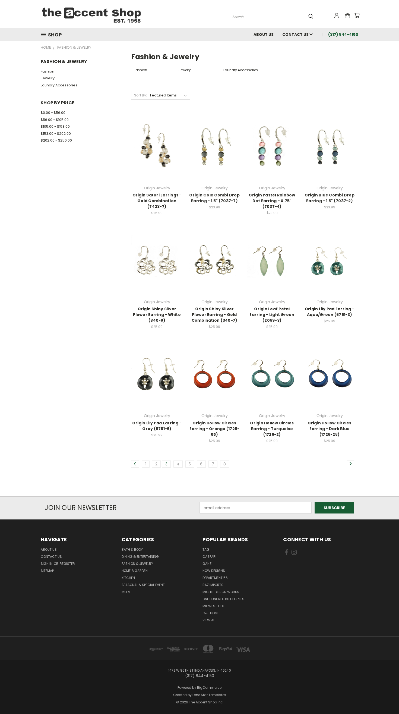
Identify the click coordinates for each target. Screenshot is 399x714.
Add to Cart (157, 156)
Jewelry (48, 78)
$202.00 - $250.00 (56, 140)
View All (209, 620)
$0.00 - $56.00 (53, 112)
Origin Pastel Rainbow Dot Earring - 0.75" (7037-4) (272, 200)
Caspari (209, 556)
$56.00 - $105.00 (55, 119)
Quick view (157, 136)
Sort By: (140, 95)
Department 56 (215, 577)
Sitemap (47, 570)
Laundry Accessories (59, 85)
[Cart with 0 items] (357, 15)
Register (67, 563)
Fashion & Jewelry (137, 563)
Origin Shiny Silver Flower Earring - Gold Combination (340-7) (214, 314)
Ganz (206, 563)
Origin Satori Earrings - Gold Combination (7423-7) (157, 200)
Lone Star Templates (209, 695)
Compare (155, 146)
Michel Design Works (220, 592)
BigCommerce (209, 687)
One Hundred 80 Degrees (223, 599)
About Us (264, 34)
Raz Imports (212, 585)
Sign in (47, 563)
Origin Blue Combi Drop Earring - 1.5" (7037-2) (329, 197)
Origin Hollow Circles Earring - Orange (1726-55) (214, 428)
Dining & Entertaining (140, 556)
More (126, 592)
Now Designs (213, 570)
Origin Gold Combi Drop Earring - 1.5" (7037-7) (214, 197)
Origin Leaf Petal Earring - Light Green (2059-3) (271, 314)
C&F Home (210, 613)
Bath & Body (132, 549)
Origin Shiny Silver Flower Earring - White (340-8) (157, 314)
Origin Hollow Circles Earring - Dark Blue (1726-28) (329, 428)
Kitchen (128, 577)
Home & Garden (135, 570)
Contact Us (295, 34)
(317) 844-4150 (343, 34)
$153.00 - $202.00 (56, 133)
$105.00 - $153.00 (55, 126)
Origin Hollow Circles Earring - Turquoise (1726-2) (272, 428)
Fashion (47, 71)
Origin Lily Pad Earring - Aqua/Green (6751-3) (329, 311)
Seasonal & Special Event (143, 585)
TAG (205, 549)
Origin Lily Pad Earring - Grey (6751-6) (157, 425)
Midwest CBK (213, 606)
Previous (384, 697)
